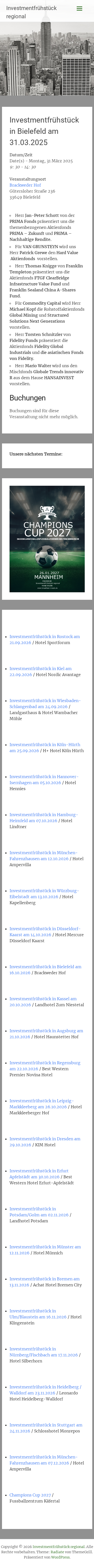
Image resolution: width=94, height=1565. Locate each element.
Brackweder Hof (25, 185)
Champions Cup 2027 (30, 1494)
